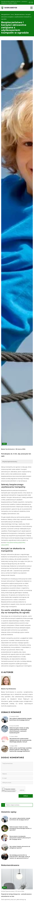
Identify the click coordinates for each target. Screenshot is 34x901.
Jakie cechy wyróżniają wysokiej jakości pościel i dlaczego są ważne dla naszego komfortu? (20, 749)
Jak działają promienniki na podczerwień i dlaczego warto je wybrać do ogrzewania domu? (19, 856)
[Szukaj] (3, 805)
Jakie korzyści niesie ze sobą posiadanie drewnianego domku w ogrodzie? (20, 828)
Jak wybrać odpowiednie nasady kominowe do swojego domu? (20, 719)
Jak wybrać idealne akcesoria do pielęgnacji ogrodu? (19, 847)
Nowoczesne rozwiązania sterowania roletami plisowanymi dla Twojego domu (20, 838)
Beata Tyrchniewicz (8, 449)
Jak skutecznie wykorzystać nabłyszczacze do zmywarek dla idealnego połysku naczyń (20, 740)
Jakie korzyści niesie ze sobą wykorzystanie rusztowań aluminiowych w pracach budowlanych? (19, 730)
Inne (4, 443)
